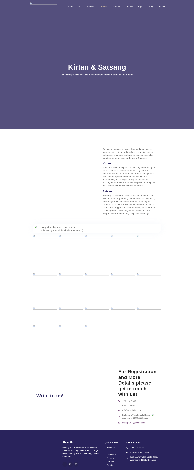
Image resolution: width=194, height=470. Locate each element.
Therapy (129, 7)
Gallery (150, 7)
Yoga (140, 7)
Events (104, 7)
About (80, 7)
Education (91, 7)
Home (70, 7)
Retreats (116, 7)
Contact (161, 7)
